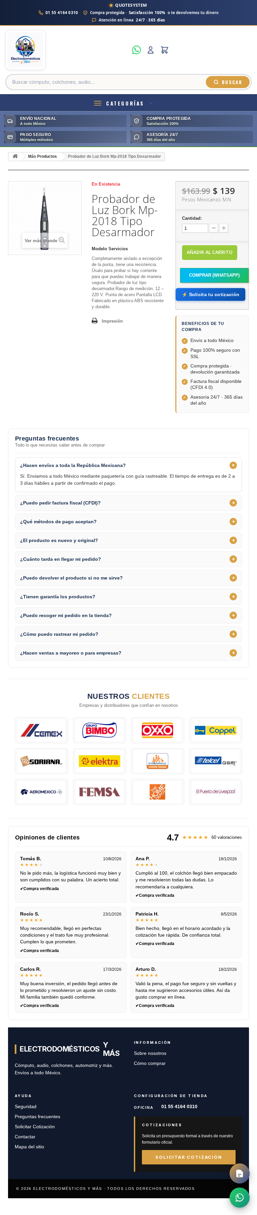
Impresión (112, 321)
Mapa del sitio (29, 1146)
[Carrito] (164, 50)
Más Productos (42, 156)
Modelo (99, 248)
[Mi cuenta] (150, 50)
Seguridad (25, 1106)
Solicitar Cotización (35, 1126)
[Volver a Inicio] (15, 156)
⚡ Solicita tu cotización (210, 294)
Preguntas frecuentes (37, 1116)
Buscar (232, 82)
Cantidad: (192, 218)
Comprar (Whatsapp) (214, 275)
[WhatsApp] (136, 50)
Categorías (125, 103)
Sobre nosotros (150, 1053)
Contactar (25, 1136)
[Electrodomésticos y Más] (66, 50)
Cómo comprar (150, 1063)
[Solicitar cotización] (240, 1173)
